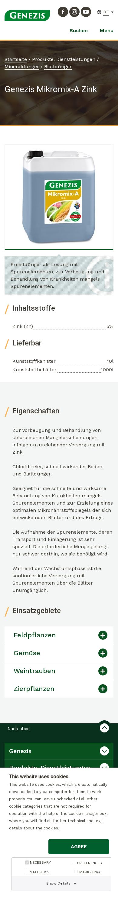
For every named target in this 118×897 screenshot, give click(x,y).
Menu (106, 30)
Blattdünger (58, 66)
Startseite (16, 59)
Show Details (58, 883)
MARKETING (89, 872)
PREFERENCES (89, 863)
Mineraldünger (22, 66)
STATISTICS (40, 872)
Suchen (79, 30)
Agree (79, 846)
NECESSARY (40, 862)
